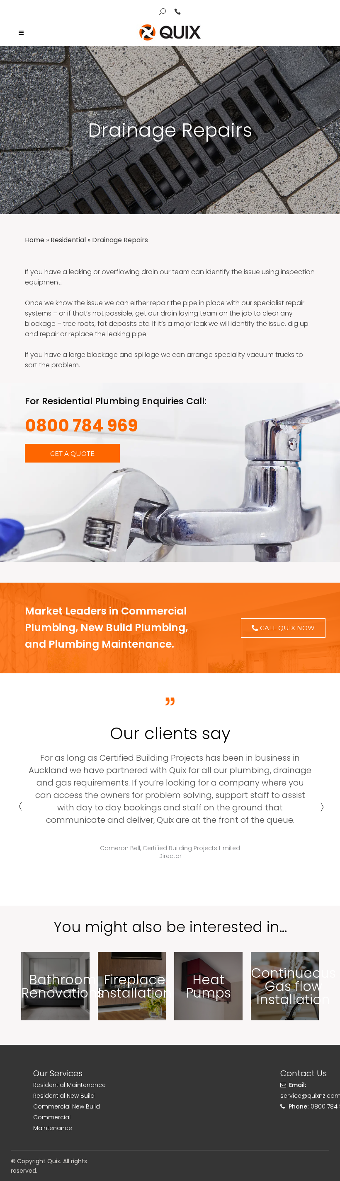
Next (321, 810)
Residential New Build (64, 1096)
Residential (68, 240)
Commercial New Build (66, 1106)
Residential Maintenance (69, 1085)
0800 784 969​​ (81, 425)
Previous (19, 810)
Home (34, 240)
